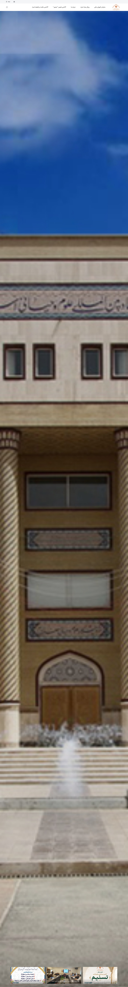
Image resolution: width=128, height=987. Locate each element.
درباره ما (73, 7)
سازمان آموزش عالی (99, 7)
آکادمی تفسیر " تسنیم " (59, 7)
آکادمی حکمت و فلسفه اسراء (40, 7)
